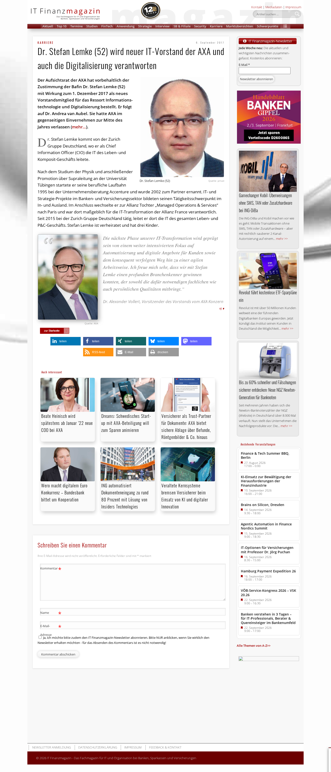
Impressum (293, 7)
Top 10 (61, 26)
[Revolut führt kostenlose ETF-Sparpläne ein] (268, 271)
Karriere (216, 26)
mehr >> (282, 238)
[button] (285, 26)
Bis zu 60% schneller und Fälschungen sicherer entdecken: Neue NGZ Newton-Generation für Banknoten (267, 389)
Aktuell (47, 26)
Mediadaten (273, 7)
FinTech (107, 26)
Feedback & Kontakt (165, 747)
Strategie (145, 26)
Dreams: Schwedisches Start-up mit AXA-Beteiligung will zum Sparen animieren (126, 423)
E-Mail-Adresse (50, 630)
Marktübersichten (239, 26)
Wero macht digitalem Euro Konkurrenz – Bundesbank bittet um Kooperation (64, 492)
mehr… (79, 127)
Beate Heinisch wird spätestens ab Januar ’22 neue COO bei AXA (67, 423)
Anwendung (125, 26)
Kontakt (256, 7)
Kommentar (50, 569)
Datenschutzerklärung (97, 747)
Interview (162, 26)
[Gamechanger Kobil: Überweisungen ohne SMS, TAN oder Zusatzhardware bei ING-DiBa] (268, 171)
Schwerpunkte (267, 26)
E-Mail (244, 64)
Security (200, 26)
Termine (76, 26)
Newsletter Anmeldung (51, 747)
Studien (92, 26)
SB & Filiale (181, 26)
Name (50, 613)
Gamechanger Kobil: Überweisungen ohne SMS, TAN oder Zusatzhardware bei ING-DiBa (265, 202)
